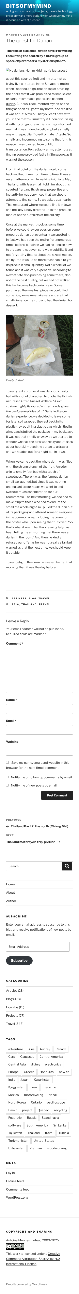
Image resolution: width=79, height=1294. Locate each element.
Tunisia (64, 1133)
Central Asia (17, 1064)
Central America (51, 1057)
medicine (49, 1087)
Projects (12, 1015)
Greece (29, 1072)
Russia (31, 1118)
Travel (44, 598)
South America (37, 1125)
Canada (61, 1049)
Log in (10, 1173)
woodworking (57, 1148)
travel (44, 604)
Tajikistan (15, 1133)
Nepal (52, 1095)
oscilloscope (56, 1102)
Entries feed (15, 1181)
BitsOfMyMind (28, 6)
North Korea (17, 1102)
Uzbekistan (16, 1148)
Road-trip (15, 1118)
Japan (24, 1080)
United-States (44, 1141)
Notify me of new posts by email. (34, 785)
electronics (53, 1064)
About (10, 892)
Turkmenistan (18, 1141)
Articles (19, 598)
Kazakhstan (42, 1080)
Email (11, 721)
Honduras (47, 1072)
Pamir (12, 1110)
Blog (33, 598)
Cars (11, 1057)
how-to (64, 1072)
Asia (15, 604)
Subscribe (19, 961)
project (27, 1110)
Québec (43, 1110)
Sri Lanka (59, 1125)
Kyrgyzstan (16, 1087)
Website (12, 742)
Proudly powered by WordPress (26, 1284)
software (14, 1125)
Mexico (13, 1095)
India (11, 1080)
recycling (60, 1110)
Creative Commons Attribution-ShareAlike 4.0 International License (33, 1259)
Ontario (36, 1102)
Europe (13, 1072)
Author (11, 901)
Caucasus (27, 1057)
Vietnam (36, 1148)
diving (35, 1064)
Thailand (29, 604)
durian (10, 104)
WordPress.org (17, 1197)
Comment (14, 643)
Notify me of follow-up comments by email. (42, 777)
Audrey (45, 1049)
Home (10, 884)
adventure (15, 1049)
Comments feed (18, 1189)
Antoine (43, 34)
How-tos (12, 1007)
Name (11, 700)
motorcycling (33, 1095)
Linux (33, 1087)
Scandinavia (50, 1118)
